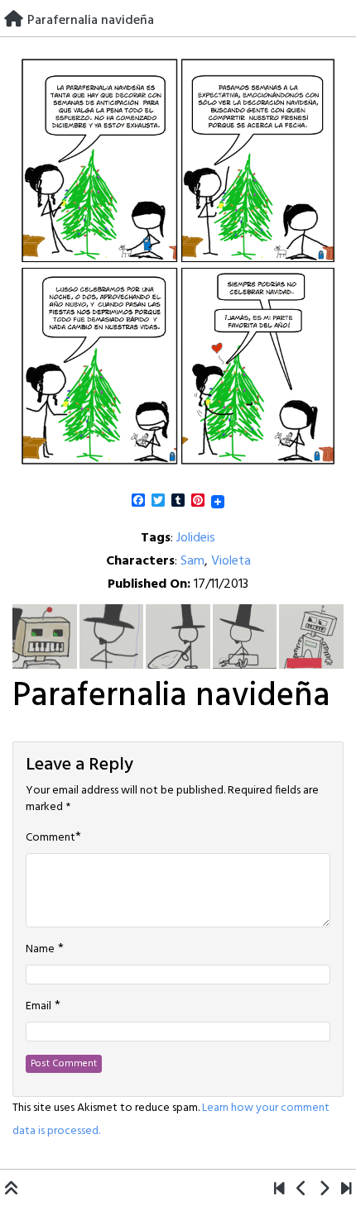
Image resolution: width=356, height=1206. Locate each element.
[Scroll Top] (11, 1190)
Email (38, 1007)
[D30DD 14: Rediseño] (324, 1190)
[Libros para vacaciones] (301, 1190)
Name (40, 949)
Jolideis (195, 538)
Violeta (231, 561)
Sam (192, 561)
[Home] (13, 20)
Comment (50, 838)
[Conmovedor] (346, 1190)
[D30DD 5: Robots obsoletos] (279, 1190)
